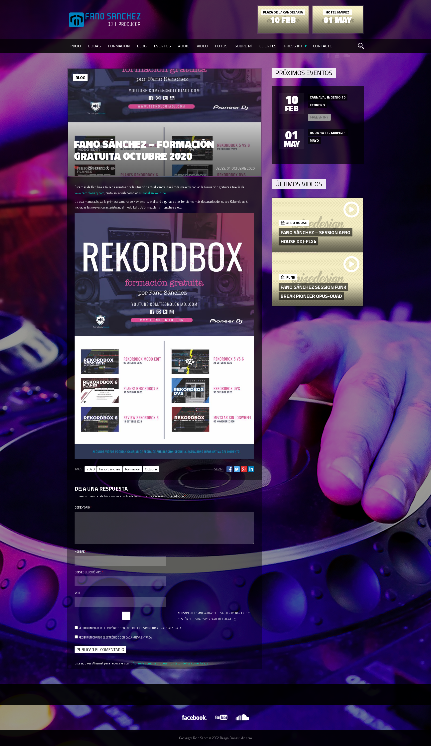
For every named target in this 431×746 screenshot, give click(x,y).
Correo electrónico (89, 572)
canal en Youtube (154, 193)
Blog (142, 46)
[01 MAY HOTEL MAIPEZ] (338, 32)
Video (202, 46)
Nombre (80, 551)
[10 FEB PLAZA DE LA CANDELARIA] (283, 32)
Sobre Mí (243, 46)
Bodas (94, 46)
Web (77, 593)
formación (132, 469)
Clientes (267, 46)
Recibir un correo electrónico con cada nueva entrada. (115, 637)
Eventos (162, 46)
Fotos (221, 46)
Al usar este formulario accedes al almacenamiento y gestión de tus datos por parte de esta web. (214, 616)
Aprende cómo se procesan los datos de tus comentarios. (170, 663)
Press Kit (293, 46)
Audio (184, 46)
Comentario (83, 507)
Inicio (75, 46)
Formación (119, 46)
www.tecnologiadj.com (90, 193)
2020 (91, 469)
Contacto (322, 46)
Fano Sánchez (109, 469)
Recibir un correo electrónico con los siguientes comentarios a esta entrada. (130, 628)
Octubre (151, 469)
